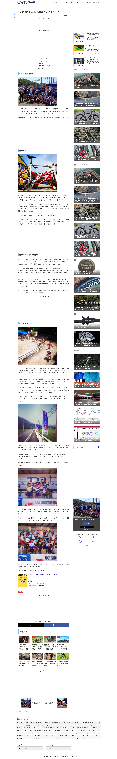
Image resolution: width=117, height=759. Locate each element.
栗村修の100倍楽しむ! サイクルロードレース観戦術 (43, 575)
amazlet (36, 578)
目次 (41, 58)
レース (21, 591)
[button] (98, 447)
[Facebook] (15, 13)
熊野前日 (41, 63)
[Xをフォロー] (80, 537)
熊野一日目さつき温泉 (44, 66)
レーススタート (43, 68)
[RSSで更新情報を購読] (86, 545)
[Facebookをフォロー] (93, 537)
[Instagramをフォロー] (80, 541)
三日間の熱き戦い (43, 61)
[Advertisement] (43, 23)
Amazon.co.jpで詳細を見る (36, 585)
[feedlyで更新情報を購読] (93, 541)
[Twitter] (15, 17)
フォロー (87, 523)
